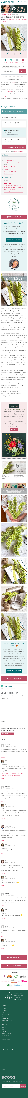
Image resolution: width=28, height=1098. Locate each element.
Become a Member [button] (14, 240)
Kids (3, 1061)
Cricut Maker (7, 162)
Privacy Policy (5, 1014)
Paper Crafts (5, 1057)
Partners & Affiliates (7, 1020)
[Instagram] (5, 1077)
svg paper (3, 21)
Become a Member (6, 1039)
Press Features (5, 1018)
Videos (3, 1069)
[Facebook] (8, 1077)
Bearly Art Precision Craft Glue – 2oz (13, 192)
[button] (23, 61)
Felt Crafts (4, 1054)
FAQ (2, 1016)
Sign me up (14, 429)
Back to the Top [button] (14, 678)
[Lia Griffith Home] (7, 2)
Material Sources (6, 1041)
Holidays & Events (6, 1059)
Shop (3, 1029)
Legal (3, 1012)
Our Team (4, 1008)
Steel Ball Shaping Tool (10, 171)
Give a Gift (4, 1031)
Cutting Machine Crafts (8, 1065)
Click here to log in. (18, 151)
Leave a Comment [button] (15, 958)
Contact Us (4, 1010)
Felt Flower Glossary (7, 1035)
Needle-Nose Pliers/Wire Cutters (12, 167)
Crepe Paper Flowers (6, 14)
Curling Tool (7, 169)
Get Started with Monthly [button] (14, 147)
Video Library (5, 1037)
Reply (2, 757)
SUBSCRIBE (22, 71)
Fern (10, 183)
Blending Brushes (8, 174)
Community (4, 1027)
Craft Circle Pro (6, 1045)
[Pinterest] (3, 1077)
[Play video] (14, 9)
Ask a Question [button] (15, 217)
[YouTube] (11, 1077)
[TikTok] (14, 1077)
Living (3, 1063)
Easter (13, 82)
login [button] (24, 2)
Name (3, 715)
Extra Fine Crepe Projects (21, 19)
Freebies (3, 1043)
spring (10, 91)
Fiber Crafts (5, 1055)
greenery (7, 96)
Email (3, 721)
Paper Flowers (5, 1051)
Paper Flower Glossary (7, 1033)
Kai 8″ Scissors (8, 158)
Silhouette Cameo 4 (18, 162)
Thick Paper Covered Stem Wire (12, 185)
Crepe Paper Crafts (9, 19)
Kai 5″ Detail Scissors (9, 160)
